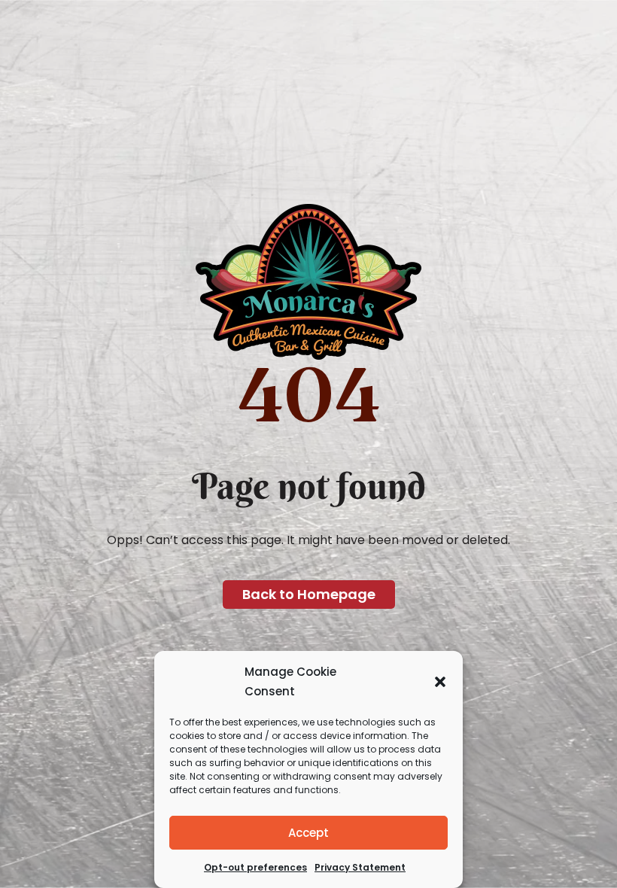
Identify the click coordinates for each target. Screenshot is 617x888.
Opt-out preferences (255, 867)
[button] (440, 681)
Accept (308, 833)
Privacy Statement (360, 867)
